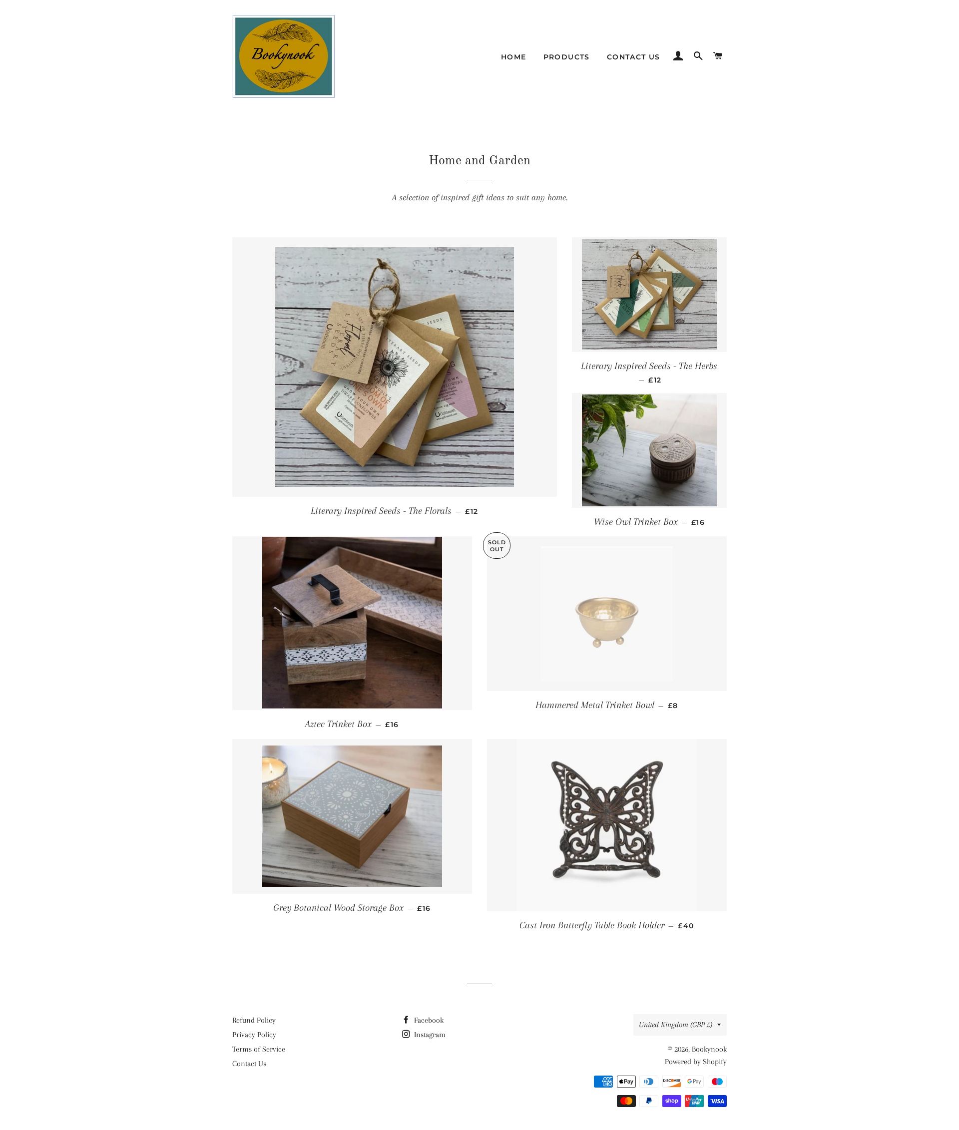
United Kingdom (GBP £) (675, 1024)
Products (566, 56)
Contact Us (633, 56)
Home (513, 56)
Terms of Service (258, 1049)
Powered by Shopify (696, 1061)
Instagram (429, 1034)
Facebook (428, 1020)
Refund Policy (254, 1020)
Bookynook (709, 1049)
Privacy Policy (254, 1034)
